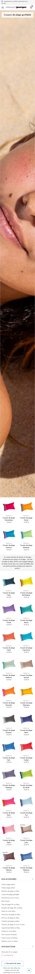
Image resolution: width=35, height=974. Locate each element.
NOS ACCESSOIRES (8, 879)
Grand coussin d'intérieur (9, 938)
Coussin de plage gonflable (10, 895)
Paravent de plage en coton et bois (13, 925)
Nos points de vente (13, 963)
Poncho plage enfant (8, 888)
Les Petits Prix (8, 955)
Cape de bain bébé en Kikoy (10, 928)
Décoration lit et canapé (9, 952)
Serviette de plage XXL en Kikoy (11, 908)
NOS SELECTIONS (8, 946)
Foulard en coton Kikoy (8, 931)
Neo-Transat (5, 901)
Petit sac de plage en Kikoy (10, 918)
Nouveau (22, 825)
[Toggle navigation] (2, 7)
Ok (29, 970)
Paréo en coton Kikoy (8, 911)
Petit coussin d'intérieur (9, 935)
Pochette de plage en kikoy (10, 921)
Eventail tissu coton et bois (10, 898)
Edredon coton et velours (9, 941)
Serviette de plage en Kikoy (10, 891)
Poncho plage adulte (8, 884)
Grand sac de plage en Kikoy (10, 915)
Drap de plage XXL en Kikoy (10, 905)
